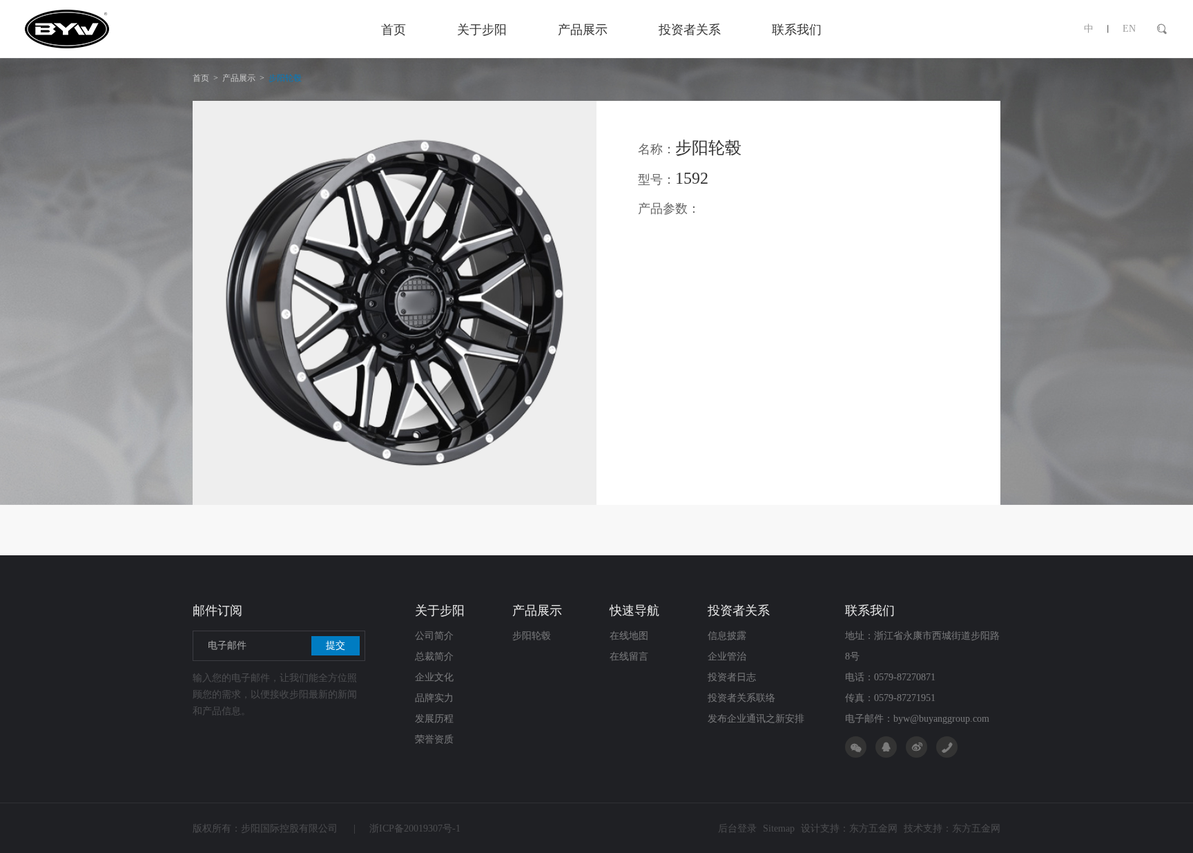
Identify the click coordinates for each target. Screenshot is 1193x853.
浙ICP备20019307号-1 (406, 828)
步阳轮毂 (285, 78)
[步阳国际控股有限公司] (116, 29)
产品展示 (238, 78)
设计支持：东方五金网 (849, 828)
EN (1129, 28)
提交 (335, 645)
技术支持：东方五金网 (952, 828)
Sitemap (779, 828)
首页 (201, 78)
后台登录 (737, 828)
